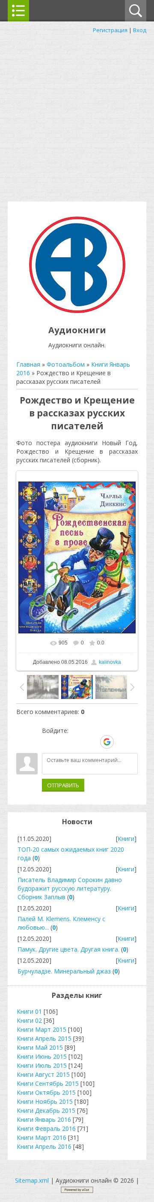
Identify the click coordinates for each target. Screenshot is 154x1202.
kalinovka (110, 662)
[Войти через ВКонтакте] (62, 741)
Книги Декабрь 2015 (46, 1110)
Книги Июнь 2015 (42, 1056)
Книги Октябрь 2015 (46, 1092)
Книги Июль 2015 (42, 1065)
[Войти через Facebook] (77, 741)
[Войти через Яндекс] (92, 741)
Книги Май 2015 (40, 1047)
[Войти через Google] (107, 742)
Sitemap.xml (32, 1180)
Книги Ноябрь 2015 (45, 1101)
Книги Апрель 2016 (44, 1146)
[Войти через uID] (48, 741)
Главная (28, 364)
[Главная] (77, 311)
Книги (126, 838)
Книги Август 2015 (43, 1074)
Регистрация (110, 30)
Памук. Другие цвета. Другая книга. (68, 949)
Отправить (63, 785)
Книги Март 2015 (41, 1029)
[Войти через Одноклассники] (122, 741)
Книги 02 (29, 1020)
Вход (139, 30)
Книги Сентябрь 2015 (48, 1083)
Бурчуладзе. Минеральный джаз (64, 971)
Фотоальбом (66, 364)
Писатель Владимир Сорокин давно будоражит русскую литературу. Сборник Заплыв (70, 888)
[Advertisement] (77, 116)
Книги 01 (29, 1011)
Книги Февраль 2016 (46, 1128)
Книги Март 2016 (41, 1137)
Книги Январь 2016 (44, 1119)
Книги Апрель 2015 (44, 1038)
